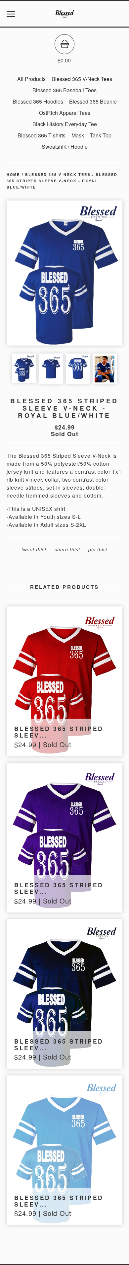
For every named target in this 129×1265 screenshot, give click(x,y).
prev (35, 273)
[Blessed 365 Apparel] (64, 14)
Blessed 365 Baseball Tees (64, 90)
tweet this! (34, 549)
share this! (67, 549)
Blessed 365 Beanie (93, 101)
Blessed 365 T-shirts (41, 135)
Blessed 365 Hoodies (38, 101)
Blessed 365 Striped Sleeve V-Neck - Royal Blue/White (62, 181)
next (93, 273)
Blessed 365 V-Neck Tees (82, 79)
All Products (31, 79)
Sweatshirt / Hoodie (65, 146)
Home (13, 174)
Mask (77, 135)
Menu (11, 14)
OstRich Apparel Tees (64, 113)
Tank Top (100, 135)
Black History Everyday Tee (64, 124)
